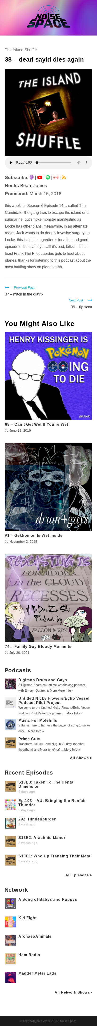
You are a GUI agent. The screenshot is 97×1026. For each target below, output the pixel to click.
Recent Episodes (28, 772)
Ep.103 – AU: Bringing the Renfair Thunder (52, 803)
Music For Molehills (37, 720)
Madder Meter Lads (37, 973)
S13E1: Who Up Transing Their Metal (55, 856)
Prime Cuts (29, 739)
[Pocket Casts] (55, 177)
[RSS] (64, 177)
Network (16, 890)
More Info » (65, 690)
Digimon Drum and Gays (42, 680)
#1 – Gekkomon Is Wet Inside (34, 536)
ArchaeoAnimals (35, 936)
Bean (25, 185)
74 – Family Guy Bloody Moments (38, 647)
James (40, 185)
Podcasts (17, 670)
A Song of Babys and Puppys (47, 899)
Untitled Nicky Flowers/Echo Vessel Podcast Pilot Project (53, 700)
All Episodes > (78, 875)
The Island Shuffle (21, 50)
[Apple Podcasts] (32, 177)
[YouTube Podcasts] (39, 177)
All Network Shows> (73, 992)
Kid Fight (27, 918)
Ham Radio (29, 955)
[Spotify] (48, 177)
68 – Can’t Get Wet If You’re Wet (36, 424)
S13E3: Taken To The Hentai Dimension (46, 784)
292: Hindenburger (37, 819)
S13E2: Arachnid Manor (41, 838)
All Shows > (81, 758)
